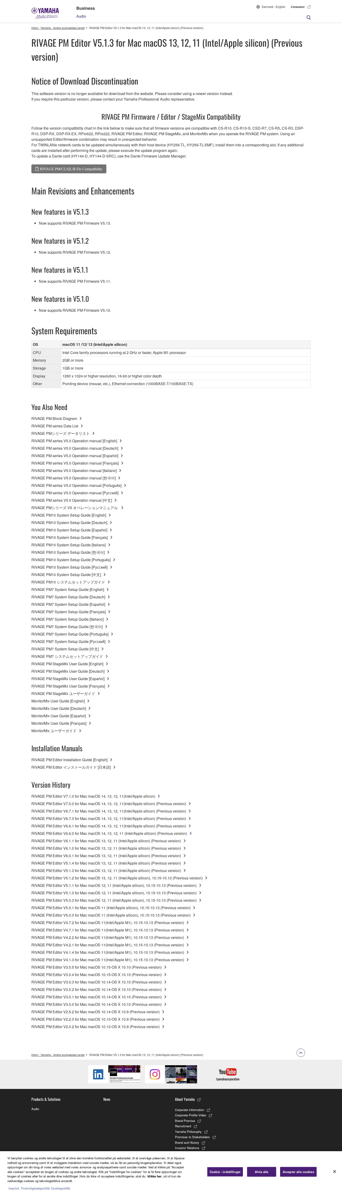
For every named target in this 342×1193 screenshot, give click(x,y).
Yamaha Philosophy (188, 1131)
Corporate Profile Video (190, 1115)
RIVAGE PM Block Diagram (54, 418)
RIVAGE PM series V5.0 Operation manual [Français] (75, 463)
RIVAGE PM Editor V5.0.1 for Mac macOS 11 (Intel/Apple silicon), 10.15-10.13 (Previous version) (111, 907)
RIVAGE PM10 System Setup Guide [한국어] (68, 552)
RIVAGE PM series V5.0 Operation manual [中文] (71, 500)
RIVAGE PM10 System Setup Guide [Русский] (69, 567)
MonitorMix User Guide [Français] (58, 723)
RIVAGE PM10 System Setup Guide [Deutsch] (69, 522)
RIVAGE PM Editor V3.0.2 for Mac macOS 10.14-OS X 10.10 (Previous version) (96, 989)
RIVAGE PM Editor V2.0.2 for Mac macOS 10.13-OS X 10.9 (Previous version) (95, 1026)
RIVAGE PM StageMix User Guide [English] (67, 663)
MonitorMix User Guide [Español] (58, 715)
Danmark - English (273, 7)
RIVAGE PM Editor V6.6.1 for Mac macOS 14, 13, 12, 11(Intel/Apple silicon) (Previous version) (108, 826)
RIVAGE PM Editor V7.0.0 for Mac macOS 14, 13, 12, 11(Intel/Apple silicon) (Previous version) (108, 803)
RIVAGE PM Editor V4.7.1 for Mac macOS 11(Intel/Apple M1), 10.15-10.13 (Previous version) (107, 930)
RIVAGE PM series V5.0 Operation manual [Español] (74, 455)
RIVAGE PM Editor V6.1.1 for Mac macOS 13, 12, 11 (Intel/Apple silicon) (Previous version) (106, 840)
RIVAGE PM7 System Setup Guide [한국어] (67, 626)
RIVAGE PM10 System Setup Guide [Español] (69, 530)
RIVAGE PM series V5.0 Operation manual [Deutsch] (74, 448)
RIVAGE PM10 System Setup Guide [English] (68, 515)
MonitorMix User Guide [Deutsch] (58, 708)
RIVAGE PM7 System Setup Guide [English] (67, 589)
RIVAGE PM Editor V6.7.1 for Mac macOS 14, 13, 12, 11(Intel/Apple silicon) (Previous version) (108, 811)
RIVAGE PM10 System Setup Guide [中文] (66, 574)
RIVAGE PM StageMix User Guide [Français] (68, 686)
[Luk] (334, 1172)
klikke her (154, 1176)
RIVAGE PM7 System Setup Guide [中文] (65, 649)
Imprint (14, 1188)
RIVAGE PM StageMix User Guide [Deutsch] (67, 671)
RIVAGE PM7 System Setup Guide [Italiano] (67, 619)
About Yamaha (185, 1099)
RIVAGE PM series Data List (54, 426)
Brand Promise (185, 1120)
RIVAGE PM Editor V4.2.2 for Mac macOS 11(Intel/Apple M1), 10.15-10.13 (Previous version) (107, 937)
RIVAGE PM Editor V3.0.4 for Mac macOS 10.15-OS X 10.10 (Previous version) (96, 974)
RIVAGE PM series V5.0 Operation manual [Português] (76, 485)
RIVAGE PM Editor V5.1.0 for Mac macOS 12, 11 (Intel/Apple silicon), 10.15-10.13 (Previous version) (114, 892)
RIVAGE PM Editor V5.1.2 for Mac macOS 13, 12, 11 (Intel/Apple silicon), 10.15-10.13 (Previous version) (117, 878)
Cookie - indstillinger (225, 1172)
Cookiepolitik (60, 1188)
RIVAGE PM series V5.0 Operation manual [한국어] (73, 478)
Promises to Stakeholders (192, 1137)
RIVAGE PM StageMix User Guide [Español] (67, 678)
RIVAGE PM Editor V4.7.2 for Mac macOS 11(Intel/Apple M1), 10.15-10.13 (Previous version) (107, 922)
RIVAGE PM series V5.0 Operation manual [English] (74, 440)
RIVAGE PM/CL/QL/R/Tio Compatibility (71, 169)
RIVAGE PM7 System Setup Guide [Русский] (68, 641)
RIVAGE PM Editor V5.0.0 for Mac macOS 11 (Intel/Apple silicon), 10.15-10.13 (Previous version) (111, 915)
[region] (171, 1172)
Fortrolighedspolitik (35, 1188)
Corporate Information (189, 1110)
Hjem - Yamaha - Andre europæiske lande (58, 28)
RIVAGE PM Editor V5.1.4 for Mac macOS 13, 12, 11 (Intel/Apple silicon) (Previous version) (106, 863)
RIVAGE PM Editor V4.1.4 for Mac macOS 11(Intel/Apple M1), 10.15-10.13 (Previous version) (107, 952)
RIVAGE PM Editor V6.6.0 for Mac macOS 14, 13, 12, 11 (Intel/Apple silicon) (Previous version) (109, 833)
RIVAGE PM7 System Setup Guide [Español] (68, 604)
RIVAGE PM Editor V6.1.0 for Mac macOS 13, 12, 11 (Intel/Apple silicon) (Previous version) (106, 848)
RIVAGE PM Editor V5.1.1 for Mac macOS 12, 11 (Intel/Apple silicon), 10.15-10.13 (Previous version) (114, 885)
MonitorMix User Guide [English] (58, 701)
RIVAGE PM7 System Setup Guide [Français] (68, 611)
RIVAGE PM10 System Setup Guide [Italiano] (68, 544)
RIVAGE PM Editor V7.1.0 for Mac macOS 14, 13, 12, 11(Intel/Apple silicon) (93, 796)
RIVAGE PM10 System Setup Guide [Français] (69, 537)
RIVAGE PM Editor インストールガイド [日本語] (71, 767)
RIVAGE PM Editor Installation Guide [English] (69, 759)
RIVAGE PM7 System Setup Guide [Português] (69, 634)
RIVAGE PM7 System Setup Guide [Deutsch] (68, 597)
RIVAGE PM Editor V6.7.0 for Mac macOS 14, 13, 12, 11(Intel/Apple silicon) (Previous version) (108, 818)
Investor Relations (187, 1148)
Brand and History (187, 1142)
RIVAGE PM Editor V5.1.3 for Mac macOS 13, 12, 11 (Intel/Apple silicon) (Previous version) (106, 870)
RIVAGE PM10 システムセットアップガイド (68, 582)
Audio (81, 16)
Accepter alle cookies (298, 1172)
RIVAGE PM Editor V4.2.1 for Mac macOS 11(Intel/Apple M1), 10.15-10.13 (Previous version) (107, 944)
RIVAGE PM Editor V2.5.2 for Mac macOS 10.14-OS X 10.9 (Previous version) (95, 1011)
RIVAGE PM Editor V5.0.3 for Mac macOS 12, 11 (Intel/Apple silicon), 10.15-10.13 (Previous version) (114, 900)
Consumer (298, 7)
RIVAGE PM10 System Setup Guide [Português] (71, 559)
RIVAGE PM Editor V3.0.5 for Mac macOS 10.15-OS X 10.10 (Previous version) (96, 967)
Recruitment (183, 1126)
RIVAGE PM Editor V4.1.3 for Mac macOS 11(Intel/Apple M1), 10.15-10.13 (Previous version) (107, 959)
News (106, 1099)
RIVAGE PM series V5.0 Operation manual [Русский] (74, 492)
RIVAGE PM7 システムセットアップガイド (67, 656)
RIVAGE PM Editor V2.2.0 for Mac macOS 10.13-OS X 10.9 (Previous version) (95, 1019)
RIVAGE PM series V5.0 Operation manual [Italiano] (74, 470)
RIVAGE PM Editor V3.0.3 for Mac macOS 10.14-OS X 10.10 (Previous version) (96, 982)
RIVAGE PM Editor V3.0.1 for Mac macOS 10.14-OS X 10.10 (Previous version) (96, 997)
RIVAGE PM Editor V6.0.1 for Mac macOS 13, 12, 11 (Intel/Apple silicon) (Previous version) (106, 855)
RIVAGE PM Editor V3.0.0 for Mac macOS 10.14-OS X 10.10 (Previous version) (96, 1004)
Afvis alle (261, 1172)
